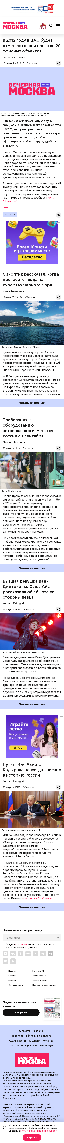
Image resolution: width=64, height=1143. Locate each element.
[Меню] (58, 25)
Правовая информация (39, 1045)
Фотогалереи (15, 985)
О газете (24, 1030)
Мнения (12, 980)
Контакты (17, 1045)
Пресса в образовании (44, 985)
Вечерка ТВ (38, 971)
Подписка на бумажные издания (31, 1035)
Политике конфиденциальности (39, 1130)
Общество (32, 63)
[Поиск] (51, 25)
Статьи (12, 976)
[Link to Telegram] (43, 953)
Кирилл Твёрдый (13, 603)
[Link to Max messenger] (5, 953)
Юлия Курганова (13, 291)
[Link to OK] (20, 953)
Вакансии (34, 1040)
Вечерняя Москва (14, 57)
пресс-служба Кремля (37, 898)
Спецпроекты (39, 980)
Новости (12, 971)
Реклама (38, 1030)
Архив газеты (39, 976)
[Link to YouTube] (35, 953)
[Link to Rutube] (5, 961)
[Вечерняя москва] (32, 1060)
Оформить (21, 1012)
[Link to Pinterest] (13, 961)
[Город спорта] (43, 26)
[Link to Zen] (28, 953)
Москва (9, 214)
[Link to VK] (13, 953)
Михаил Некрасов (14, 442)
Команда (48, 1040)
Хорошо (32, 1137)
